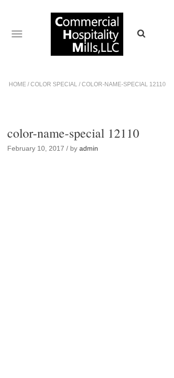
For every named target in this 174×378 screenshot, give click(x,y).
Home (17, 84)
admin (88, 148)
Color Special (53, 84)
